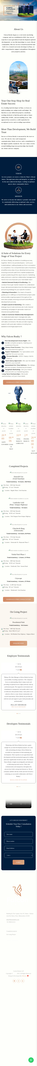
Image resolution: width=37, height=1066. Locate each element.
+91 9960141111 (10, 922)
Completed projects (11, 931)
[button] (18, 713)
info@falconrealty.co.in (12, 919)
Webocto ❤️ (25, 976)
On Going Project (11, 934)
